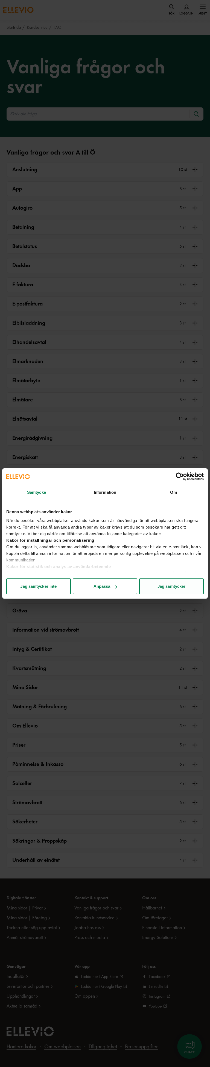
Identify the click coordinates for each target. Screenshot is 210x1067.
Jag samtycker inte (38, 586)
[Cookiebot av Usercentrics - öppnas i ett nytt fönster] (180, 476)
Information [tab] (105, 492)
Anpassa (102, 586)
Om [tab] (173, 492)
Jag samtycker (171, 586)
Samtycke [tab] (36, 492)
